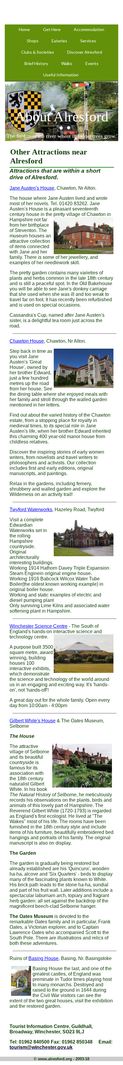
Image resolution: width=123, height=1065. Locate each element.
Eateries (59, 40)
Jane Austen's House (32, 188)
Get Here (52, 29)
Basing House (43, 958)
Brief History (36, 63)
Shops (33, 40)
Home (24, 29)
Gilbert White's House (33, 720)
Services (88, 40)
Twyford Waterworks (31, 509)
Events (92, 63)
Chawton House (27, 341)
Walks (66, 63)
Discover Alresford (84, 52)
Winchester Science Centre (38, 626)
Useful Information (61, 74)
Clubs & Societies (37, 52)
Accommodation (89, 29)
